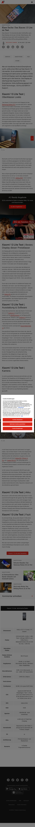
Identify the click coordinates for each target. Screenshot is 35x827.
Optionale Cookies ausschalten (17, 424)
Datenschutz (21, 407)
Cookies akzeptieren (17, 419)
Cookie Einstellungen (17, 428)
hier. (22, 416)
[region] (17, 413)
